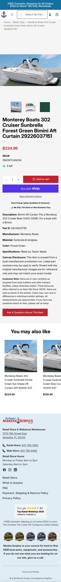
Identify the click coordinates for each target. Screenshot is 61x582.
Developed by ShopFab (41, 578)
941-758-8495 (28, 450)
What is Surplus (13, 482)
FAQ (5, 488)
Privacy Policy (12, 498)
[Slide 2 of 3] (30, 107)
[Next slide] (55, 368)
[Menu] (12, 14)
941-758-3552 (30, 445)
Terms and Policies (30, 572)
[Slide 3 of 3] (45, 107)
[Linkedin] (15, 470)
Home (7, 22)
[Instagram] (10, 470)
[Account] (50, 14)
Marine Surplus (23, 578)
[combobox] (32, 14)
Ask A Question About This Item (25, 312)
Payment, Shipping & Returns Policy (25, 493)
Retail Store (10, 477)
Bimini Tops (18, 22)
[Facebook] (4, 470)
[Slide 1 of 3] (16, 107)
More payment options (31, 196)
